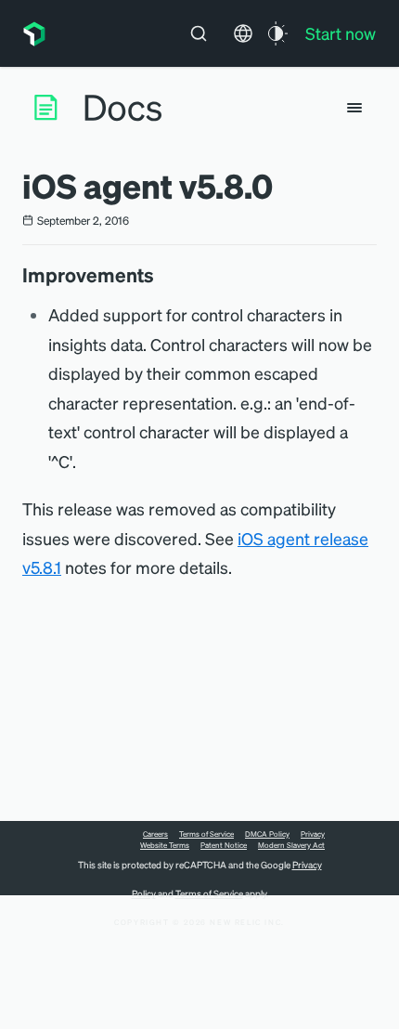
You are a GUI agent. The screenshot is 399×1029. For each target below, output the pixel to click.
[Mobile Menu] (354, 108)
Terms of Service (206, 834)
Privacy (313, 834)
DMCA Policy (267, 834)
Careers (155, 834)
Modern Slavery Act (291, 845)
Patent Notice (223, 845)
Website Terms (164, 845)
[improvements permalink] (163, 275)
